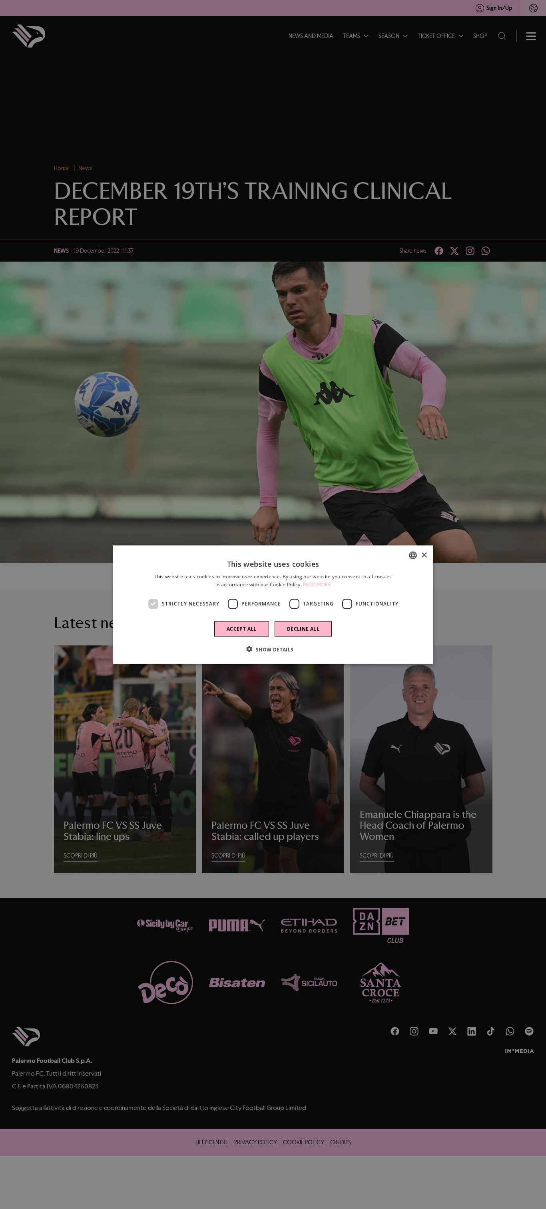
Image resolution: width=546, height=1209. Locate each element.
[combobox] (413, 555)
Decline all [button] (303, 628)
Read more (317, 584)
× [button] (424, 555)
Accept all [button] (242, 628)
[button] (272, 649)
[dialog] (273, 604)
